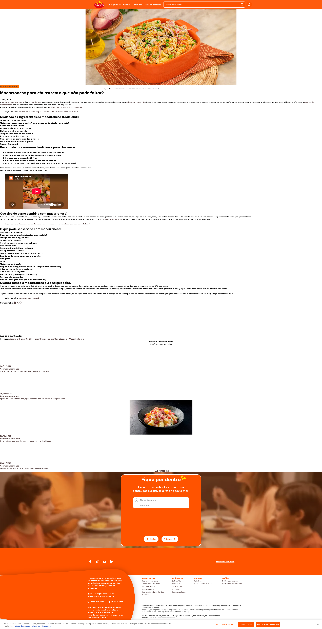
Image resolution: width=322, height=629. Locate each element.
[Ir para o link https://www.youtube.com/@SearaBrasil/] (104, 562)
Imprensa (176, 584)
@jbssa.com (93, 596)
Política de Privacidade (41, 626)
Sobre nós (176, 589)
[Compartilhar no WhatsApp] (20, 303)
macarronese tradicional (13, 102)
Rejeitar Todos (245, 624)
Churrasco (34, 339)
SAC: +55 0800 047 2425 (204, 584)
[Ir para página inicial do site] (161, 570)
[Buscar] (242, 5)
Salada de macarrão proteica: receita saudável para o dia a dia (48, 112)
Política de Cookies (22, 626)
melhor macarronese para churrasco (65, 107)
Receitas (127, 4)
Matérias (138, 4)
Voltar (153, 539)
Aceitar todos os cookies (268, 624)
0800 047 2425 (97, 602)
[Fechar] (318, 624)
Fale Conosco (200, 581)
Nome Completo (148, 500)
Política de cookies (230, 581)
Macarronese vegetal (29, 298)
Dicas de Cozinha (69, 339)
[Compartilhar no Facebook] (15, 303)
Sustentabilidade (179, 592)
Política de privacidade (232, 584)
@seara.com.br (107, 596)
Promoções (146, 595)
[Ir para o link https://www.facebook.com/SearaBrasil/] (90, 561)
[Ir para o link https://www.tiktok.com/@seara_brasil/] (97, 561)
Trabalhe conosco (225, 561)
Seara (81, 339)
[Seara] (99, 4)
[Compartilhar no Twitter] (17, 303)
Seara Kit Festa (148, 586)
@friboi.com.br (107, 594)
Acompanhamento (19, 339)
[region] (161, 624)
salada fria (36, 102)
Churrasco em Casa (49, 339)
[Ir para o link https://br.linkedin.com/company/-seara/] (111, 561)
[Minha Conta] (249, 4)
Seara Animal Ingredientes (153, 592)
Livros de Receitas (152, 4)
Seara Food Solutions (151, 584)
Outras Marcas (178, 581)
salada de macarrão (135, 102)
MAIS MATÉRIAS (161, 471)
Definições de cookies (224, 624)
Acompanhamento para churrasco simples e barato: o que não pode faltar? (54, 224)
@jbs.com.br (93, 594)
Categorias (113, 4)
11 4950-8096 (117, 602)
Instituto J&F (177, 586)
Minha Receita (148, 589)
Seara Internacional (150, 581)
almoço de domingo (113, 219)
